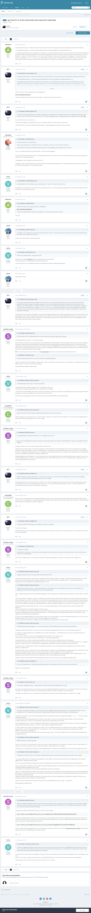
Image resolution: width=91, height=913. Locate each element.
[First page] (3, 39)
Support (16, 27)
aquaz (8, 225)
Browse (17, 7)
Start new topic (69, 33)
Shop (28, 7)
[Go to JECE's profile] (4, 26)
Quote (19, 63)
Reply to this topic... (14, 883)
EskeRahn (32, 111)
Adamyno (8, 44)
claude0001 (8, 406)
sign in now (33, 877)
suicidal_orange (8, 329)
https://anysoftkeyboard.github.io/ (23, 94)
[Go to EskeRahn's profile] (8, 142)
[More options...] (87, 45)
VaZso (8, 177)
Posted (20, 44)
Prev (6, 39)
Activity (22, 7)
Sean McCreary (8, 796)
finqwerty (30, 259)
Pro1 (12, 7)
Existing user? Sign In (76, 3)
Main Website (5, 7)
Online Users (10, 11)
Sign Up (86, 3)
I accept (83, 910)
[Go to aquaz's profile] (8, 231)
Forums (3, 11)
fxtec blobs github (45, 351)
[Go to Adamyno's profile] (8, 50)
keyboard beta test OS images (73, 828)
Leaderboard (18, 11)
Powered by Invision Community (45, 905)
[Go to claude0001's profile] (8, 414)
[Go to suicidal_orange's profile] (8, 336)
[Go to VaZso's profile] (8, 184)
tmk (56, 346)
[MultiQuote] (16, 64)
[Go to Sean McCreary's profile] (8, 802)
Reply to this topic (83, 33)
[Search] (88, 7)
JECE (9, 26)
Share (75, 26)
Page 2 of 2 (16, 39)
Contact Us (45, 902)
